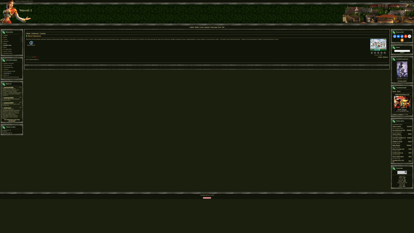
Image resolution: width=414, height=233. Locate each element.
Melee (409, 134)
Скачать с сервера (397, 114)
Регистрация (213, 27)
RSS (223, 27)
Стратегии (6, 73)
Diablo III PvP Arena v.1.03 (402, 94)
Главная (192, 27)
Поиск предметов (8, 71)
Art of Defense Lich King (398, 130)
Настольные (6, 65)
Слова (5, 69)
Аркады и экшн (7, 63)
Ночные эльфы (402, 81)
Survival (409, 126)
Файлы (197, 27)
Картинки (207, 27)
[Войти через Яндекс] (405, 36)
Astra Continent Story (398, 156)
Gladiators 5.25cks (397, 141)
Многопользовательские (10, 77)
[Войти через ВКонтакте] (398, 36)
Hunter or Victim (396, 126)
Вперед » (385, 57)
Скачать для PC (31, 45)
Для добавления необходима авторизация (12, 120)
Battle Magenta (396, 145)
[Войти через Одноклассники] (402, 40)
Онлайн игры (35, 33)
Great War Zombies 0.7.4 (399, 137)
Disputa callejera (396, 134)
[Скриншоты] (378, 45)
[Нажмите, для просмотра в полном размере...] (402, 103)
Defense (409, 130)
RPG (410, 149)
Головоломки (7, 67)
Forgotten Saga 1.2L (397, 152)
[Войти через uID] (394, 36)
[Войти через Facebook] (402, 36)
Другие (5, 75)
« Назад (380, 57)
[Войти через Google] (409, 36)
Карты (394, 91)
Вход (219, 27)
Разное (409, 137)
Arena (398, 91)
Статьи (202, 27)
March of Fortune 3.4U (398, 149)
